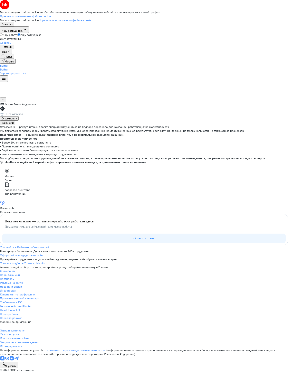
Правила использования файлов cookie (65, 20)
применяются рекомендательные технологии (76, 350)
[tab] (9, 118)
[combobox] (9, 365)
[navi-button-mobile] (4, 78)
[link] (7, 56)
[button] (4, 65)
